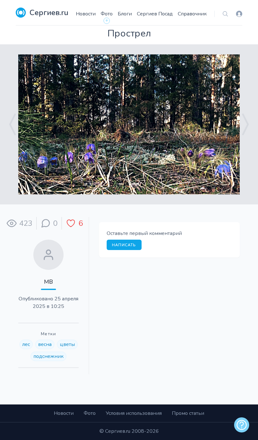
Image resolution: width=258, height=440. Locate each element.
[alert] (241, 424)
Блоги (125, 13)
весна (45, 344)
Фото (107, 13)
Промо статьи (188, 413)
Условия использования (134, 413)
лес (26, 344)
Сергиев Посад (155, 13)
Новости (86, 13)
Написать (124, 245)
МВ (48, 282)
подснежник (48, 356)
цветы (67, 344)
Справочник (192, 13)
